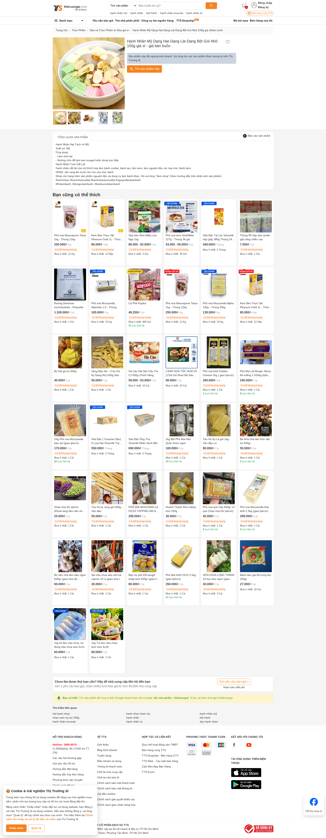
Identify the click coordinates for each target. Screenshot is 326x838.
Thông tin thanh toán (109, 766)
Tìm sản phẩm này (146, 68)
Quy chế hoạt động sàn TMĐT (160, 744)
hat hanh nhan (61, 713)
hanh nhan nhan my (138, 713)
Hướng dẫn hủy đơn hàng (68, 774)
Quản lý (36, 828)
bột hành (151, 13)
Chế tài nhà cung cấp (110, 771)
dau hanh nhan (209, 721)
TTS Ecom (148, 771)
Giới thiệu (103, 744)
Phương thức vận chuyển (68, 779)
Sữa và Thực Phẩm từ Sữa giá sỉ (109, 30)
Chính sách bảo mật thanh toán (116, 782)
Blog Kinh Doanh (107, 750)
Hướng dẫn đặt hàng (65, 768)
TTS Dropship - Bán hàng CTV (160, 755)
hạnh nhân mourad (171, 13)
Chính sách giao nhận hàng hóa (116, 804)
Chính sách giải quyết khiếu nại (116, 799)
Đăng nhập (265, 2)
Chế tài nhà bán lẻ (108, 777)
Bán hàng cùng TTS (261, 13)
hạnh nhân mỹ (118, 13)
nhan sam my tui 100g (66, 717)
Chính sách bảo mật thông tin (114, 788)
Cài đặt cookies (106, 793)
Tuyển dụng (104, 755)
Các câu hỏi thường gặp (67, 758)
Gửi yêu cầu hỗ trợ (64, 763)
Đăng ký (263, 7)
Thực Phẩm (79, 30)
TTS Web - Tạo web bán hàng (160, 761)
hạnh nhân (136, 13)
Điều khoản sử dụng (109, 761)
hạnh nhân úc (194, 13)
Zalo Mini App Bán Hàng (156, 766)
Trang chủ (62, 30)
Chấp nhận (16, 828)
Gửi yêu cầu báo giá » (234, 681)
